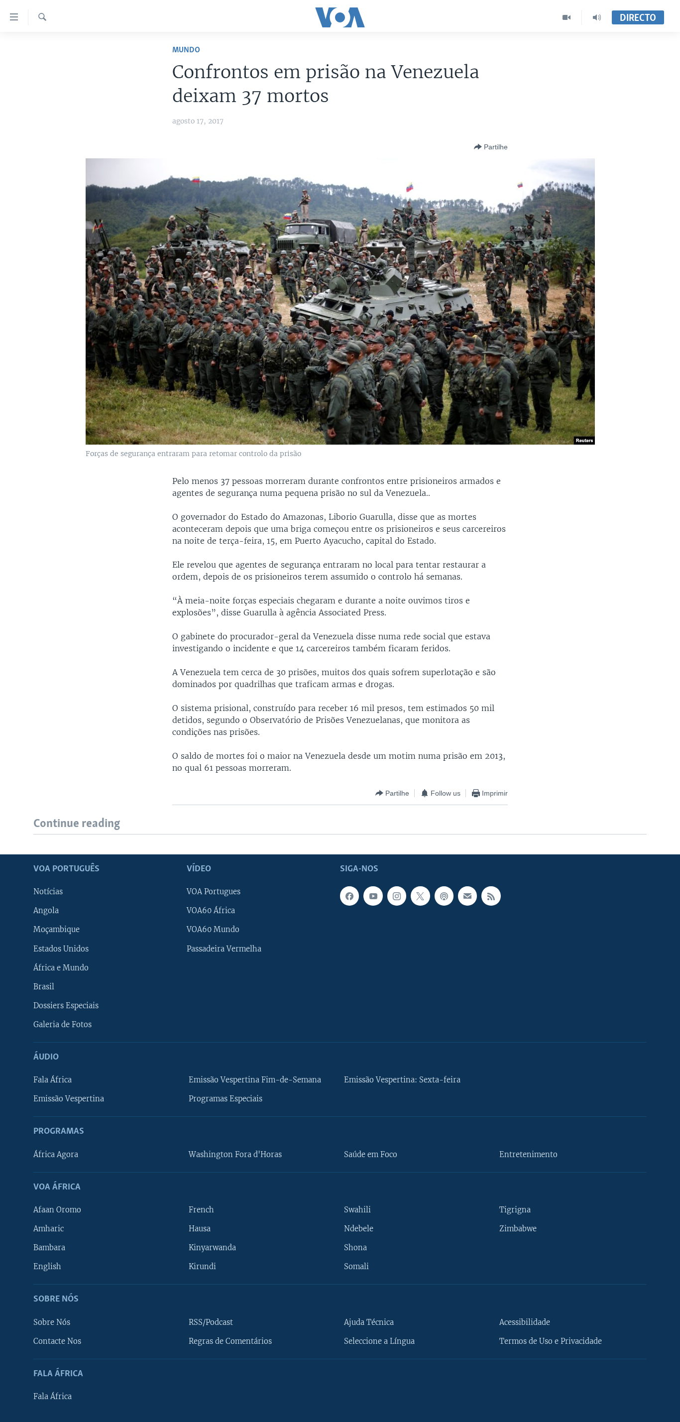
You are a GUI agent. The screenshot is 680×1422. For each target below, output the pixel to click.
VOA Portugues (213, 891)
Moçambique (56, 929)
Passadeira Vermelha (224, 948)
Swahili (357, 1209)
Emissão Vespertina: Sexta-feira (402, 1079)
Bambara (49, 1247)
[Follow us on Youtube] (372, 895)
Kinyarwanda (212, 1247)
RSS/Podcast (211, 1321)
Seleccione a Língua (379, 1340)
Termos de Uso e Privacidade (550, 1340)
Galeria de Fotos (62, 1024)
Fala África (52, 1079)
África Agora (55, 1154)
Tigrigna (515, 1209)
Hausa (200, 1228)
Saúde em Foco (370, 1154)
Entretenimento (528, 1154)
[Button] (491, 147)
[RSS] (490, 895)
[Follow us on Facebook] (349, 895)
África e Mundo (61, 967)
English (47, 1266)
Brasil (43, 986)
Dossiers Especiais (66, 1005)
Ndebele (358, 1228)
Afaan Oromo (57, 1209)
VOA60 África (211, 910)
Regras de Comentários (230, 1340)
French (201, 1209)
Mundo (186, 50)
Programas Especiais (225, 1098)
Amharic (48, 1228)
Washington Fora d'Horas (235, 1154)
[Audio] (597, 17)
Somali (356, 1266)
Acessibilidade (524, 1321)
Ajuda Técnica (369, 1321)
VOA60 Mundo (213, 929)
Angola (46, 910)
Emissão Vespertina (68, 1098)
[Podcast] (444, 895)
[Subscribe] (467, 895)
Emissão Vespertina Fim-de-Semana (255, 1079)
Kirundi (202, 1266)
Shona (355, 1247)
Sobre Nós (51, 1321)
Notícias (48, 891)
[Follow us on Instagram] (396, 895)
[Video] (567, 17)
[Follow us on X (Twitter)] (420, 895)
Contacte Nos (57, 1340)
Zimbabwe (518, 1228)
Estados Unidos (61, 948)
